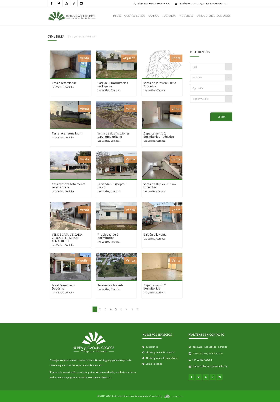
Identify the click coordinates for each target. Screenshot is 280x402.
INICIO (117, 15)
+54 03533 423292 (159, 3)
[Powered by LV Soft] (173, 396)
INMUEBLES (186, 15)
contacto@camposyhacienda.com (209, 3)
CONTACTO (223, 15)
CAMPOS (153, 15)
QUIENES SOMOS (134, 15)
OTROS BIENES (206, 15)
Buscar (221, 116)
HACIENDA (168, 15)
